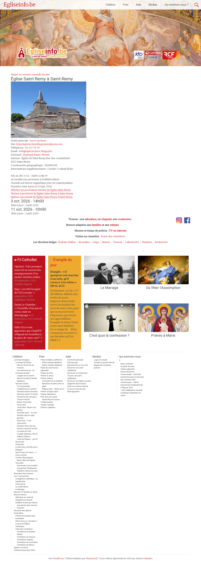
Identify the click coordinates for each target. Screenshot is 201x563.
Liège (96, 242)
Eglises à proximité (42, 197)
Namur (106, 242)
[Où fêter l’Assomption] (163, 270)
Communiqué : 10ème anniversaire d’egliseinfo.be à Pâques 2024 (132, 385)
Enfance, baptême (48, 407)
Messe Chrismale (24, 402)
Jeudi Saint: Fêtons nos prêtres (26, 408)
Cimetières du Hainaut (26, 537)
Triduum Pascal (23, 399)
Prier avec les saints (49, 397)
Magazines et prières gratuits (102, 366)
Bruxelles (84, 242)
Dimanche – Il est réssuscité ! (24, 422)
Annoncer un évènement (77, 373)
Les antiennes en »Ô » (26, 370)
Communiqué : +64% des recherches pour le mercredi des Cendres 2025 (132, 377)
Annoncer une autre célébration (75, 369)
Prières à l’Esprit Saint (49, 392)
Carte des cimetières (24, 529)
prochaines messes (41, 189)
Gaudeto (148, 558)
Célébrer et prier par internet (26, 503)
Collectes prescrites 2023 (24, 550)
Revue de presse (127, 372)
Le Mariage (109, 288)
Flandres (147, 242)
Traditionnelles (47, 402)
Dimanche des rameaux (26, 397)
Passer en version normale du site (30, 74)
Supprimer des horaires (76, 384)
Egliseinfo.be (19, 4)
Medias (153, 4)
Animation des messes (23, 474)
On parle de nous (127, 366)
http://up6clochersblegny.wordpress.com (39, 144)
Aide (138, 4)
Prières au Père (47, 373)
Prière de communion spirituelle (49, 369)
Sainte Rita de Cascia (51, 399)
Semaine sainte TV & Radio (28, 394)
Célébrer (111, 4)
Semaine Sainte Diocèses (27, 392)
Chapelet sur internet (24, 500)
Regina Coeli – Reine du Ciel (53, 389)
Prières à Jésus (47, 376)
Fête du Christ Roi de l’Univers (25, 366)
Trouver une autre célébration (74, 377)
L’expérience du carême (26, 389)
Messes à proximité (42, 193)
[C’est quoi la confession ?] (109, 317)
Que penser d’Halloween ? (27, 468)
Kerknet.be (161, 242)
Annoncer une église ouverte (79, 381)
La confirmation (21, 487)
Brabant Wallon (67, 242)
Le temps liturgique (22, 360)
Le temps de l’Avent (23, 362)
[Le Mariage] (109, 270)
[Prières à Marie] (163, 317)
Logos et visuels (100, 360)
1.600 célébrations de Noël (131, 390)
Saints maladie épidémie (52, 365)
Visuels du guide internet (104, 362)
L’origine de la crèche (25, 376)
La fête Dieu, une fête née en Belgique (27, 448)
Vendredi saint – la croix (27, 413)
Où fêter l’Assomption (163, 288)
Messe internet (20, 495)
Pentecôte (19, 444)
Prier (125, 4)
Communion (20, 484)
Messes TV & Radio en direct (26, 492)
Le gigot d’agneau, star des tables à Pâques (28, 435)
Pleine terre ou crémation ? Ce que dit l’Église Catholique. (26, 523)
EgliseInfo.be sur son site (77, 365)
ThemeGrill (92, 558)
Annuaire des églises (22, 511)
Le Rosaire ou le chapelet (52, 381)
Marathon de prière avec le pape (53, 385)
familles (97, 224)
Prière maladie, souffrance (51, 360)
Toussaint (19, 463)
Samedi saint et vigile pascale (25, 416)
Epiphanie (21, 381)
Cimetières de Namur (25, 545)
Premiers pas (72, 362)
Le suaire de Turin (24, 431)
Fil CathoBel (27, 260)
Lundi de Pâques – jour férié (28, 439)
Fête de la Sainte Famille (27, 378)
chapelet (106, 219)
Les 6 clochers (38, 140)
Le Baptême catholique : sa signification (26, 480)
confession (124, 219)
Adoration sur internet (24, 497)
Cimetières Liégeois (25, 540)
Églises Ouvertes (21, 548)
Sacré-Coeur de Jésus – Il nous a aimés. (25, 453)
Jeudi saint (21, 405)
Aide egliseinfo (73, 392)
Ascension (19, 442)
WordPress (58, 558)
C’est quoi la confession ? (109, 335)
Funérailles (18, 513)
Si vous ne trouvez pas (76, 389)
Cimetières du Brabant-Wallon (26, 533)
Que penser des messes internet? (27, 506)
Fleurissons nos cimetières (28, 466)
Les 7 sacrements (21, 476)
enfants (114, 224)
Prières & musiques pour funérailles (25, 517)
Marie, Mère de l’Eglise (26, 460)
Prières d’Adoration (48, 394)
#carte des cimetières (113, 236)
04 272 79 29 (32, 147)
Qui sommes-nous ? (176, 4)
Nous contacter (127, 364)
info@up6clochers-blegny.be (35, 151)
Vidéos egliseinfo (128, 369)
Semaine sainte (21, 384)
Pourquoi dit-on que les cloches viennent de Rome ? (28, 427)
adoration (91, 219)
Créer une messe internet (77, 386)
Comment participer (75, 360)
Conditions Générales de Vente (131, 394)
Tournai (117, 242)
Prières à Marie (163, 335)
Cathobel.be (132, 242)
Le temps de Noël (22, 373)
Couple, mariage (47, 405)
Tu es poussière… (24, 386)
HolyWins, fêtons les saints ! (28, 471)
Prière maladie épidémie (52, 362)
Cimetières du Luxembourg (28, 542)
